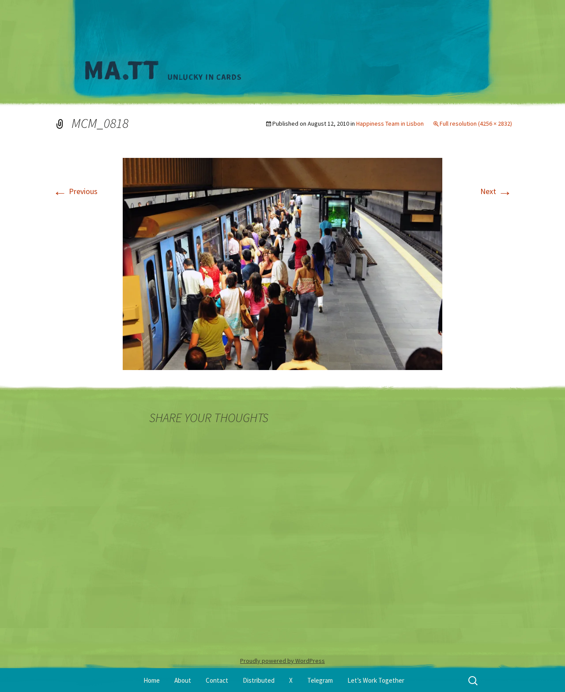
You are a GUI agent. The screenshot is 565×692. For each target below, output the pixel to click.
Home (151, 680)
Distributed (259, 680)
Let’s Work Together (375, 680)
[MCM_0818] (282, 263)
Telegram (320, 680)
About (182, 680)
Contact (217, 680)
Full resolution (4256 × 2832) (476, 123)
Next (496, 191)
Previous (75, 191)
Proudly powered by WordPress (282, 661)
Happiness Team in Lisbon (390, 123)
